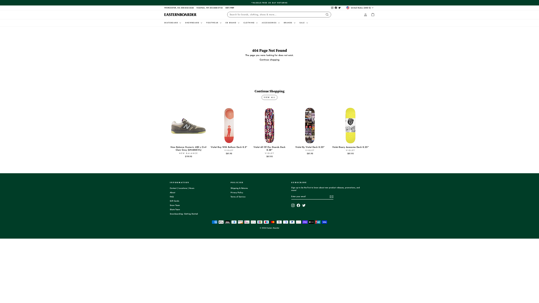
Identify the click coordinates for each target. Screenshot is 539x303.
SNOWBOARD (192, 22)
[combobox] (279, 14)
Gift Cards (174, 200)
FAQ (172, 196)
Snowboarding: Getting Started (184, 213)
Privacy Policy (237, 192)
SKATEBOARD (171, 22)
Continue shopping (269, 59)
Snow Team (175, 205)
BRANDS (288, 22)
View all (269, 97)
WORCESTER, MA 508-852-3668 (179, 7)
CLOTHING (250, 22)
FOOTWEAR (212, 22)
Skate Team (175, 209)
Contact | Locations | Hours (182, 188)
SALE (303, 22)
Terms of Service (238, 196)
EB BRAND (231, 22)
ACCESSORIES (270, 22)
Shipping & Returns (239, 188)
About (172, 192)
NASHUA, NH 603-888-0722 (210, 7)
